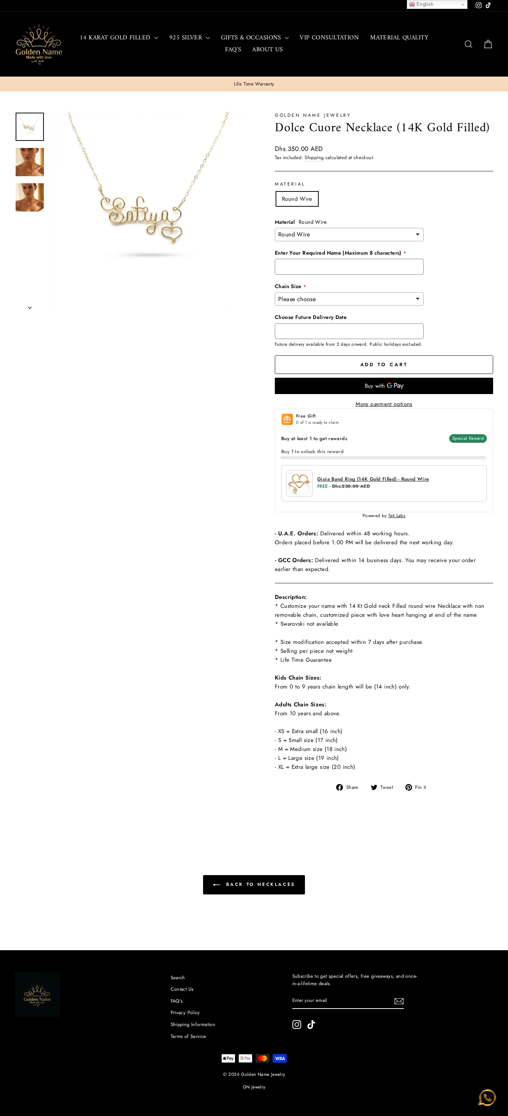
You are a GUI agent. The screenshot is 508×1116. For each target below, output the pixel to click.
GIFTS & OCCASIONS (252, 37)
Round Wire (297, 199)
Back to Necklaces (259, 884)
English (424, 4)
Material (290, 184)
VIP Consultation (329, 37)
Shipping (314, 157)
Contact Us (182, 989)
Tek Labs (396, 515)
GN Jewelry (254, 1087)
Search (178, 977)
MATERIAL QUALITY (399, 37)
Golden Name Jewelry (313, 115)
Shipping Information (193, 1024)
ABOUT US (267, 49)
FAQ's (233, 49)
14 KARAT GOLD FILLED (116, 37)
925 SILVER (186, 37)
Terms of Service (188, 1036)
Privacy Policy (185, 1012)
